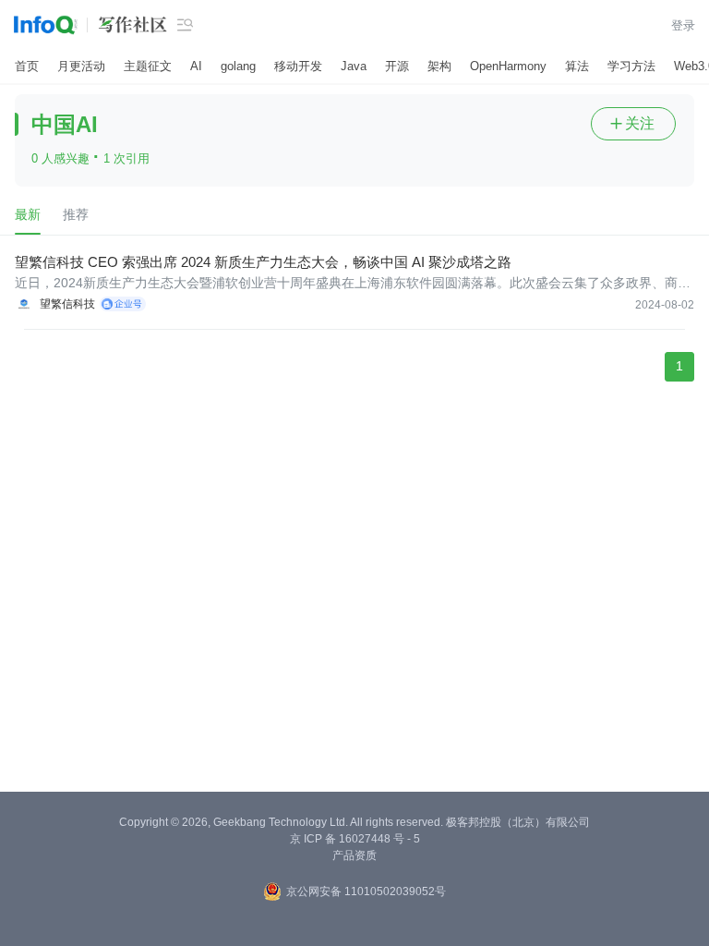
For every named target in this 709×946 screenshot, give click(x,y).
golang (238, 66)
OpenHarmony (508, 66)
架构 (439, 66)
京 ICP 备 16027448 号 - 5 (355, 838)
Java (354, 66)
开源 (397, 66)
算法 (577, 66)
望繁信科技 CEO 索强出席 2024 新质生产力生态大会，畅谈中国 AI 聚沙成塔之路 (263, 262)
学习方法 (631, 66)
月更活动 (81, 66)
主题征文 (148, 66)
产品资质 (354, 855)
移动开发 (298, 66)
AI (196, 66)
